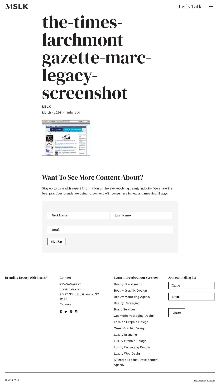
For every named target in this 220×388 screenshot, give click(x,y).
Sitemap (211, 380)
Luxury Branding (125, 335)
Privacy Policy (200, 380)
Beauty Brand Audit (128, 284)
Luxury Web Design (127, 353)
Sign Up (56, 241)
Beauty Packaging (126, 303)
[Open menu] (211, 6)
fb (61, 311)
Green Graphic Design (129, 328)
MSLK (16, 6)
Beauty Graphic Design (130, 290)
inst (76, 311)
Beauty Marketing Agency (132, 297)
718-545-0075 (70, 284)
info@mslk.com (70, 289)
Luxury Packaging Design (132, 347)
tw (66, 311)
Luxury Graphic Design (130, 341)
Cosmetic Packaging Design (134, 316)
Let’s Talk (190, 6)
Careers (65, 304)
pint (71, 311)
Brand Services (125, 309)
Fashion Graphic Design (131, 322)
